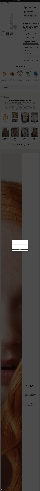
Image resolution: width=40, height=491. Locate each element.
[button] (1, 489)
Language (13, 246)
